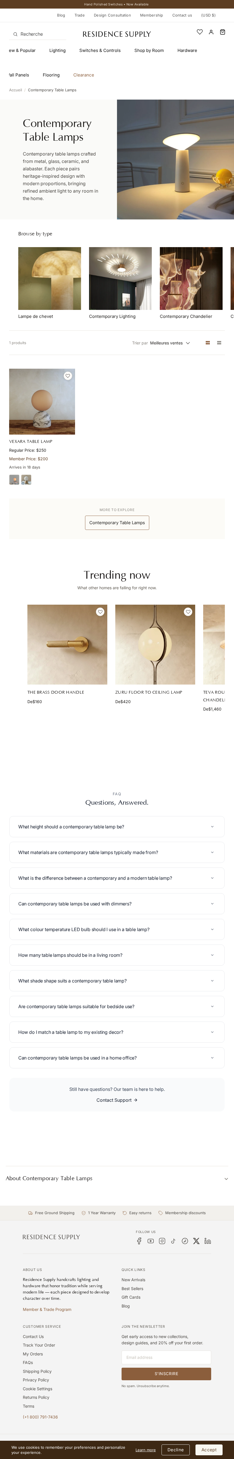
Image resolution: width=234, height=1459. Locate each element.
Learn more (146, 1450)
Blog (61, 15)
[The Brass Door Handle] (67, 645)
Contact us (182, 15)
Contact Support (114, 1100)
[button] (222, 32)
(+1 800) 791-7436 (40, 1416)
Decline (176, 1449)
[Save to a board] (68, 376)
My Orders (33, 1353)
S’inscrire (166, 1373)
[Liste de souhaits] (200, 32)
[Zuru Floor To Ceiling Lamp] (155, 645)
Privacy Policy (36, 1379)
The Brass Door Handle (55, 692)
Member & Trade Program (47, 1309)
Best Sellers (132, 1288)
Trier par (140, 342)
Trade (79, 15)
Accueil (15, 90)
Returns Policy (36, 1397)
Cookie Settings (37, 1388)
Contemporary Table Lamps (52, 90)
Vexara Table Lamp (30, 441)
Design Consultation (112, 15)
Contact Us (33, 1336)
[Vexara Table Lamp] (42, 402)
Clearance (83, 75)
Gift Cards (131, 1297)
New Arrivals (133, 1279)
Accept (209, 1449)
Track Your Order (39, 1345)
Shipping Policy (37, 1371)
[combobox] (37, 34)
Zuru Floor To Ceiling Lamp (148, 692)
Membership (151, 15)
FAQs (28, 1362)
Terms (28, 1406)
